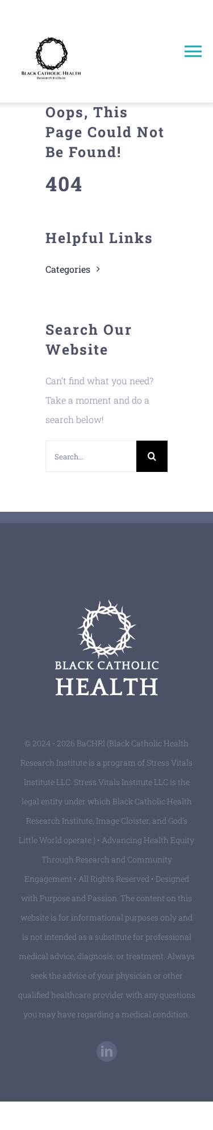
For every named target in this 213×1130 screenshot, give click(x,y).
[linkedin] (107, 1051)
